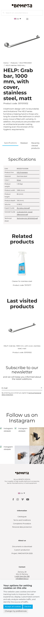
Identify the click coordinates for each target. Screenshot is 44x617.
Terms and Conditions (22, 520)
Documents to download (22, 546)
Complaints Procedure (22, 524)
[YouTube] (27, 499)
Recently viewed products (35, 145)
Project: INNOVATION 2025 (22, 553)
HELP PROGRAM (25, 63)
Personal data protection (22, 527)
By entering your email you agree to (21, 394)
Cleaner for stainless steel (22, 281)
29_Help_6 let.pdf (23, 208)
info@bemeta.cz (22, 579)
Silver (19, 180)
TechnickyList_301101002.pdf (27, 218)
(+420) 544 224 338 (22, 576)
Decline (27, 606)
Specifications (10, 143)
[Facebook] (13, 499)
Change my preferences (16, 611)
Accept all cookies (13, 606)
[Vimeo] (22, 499)
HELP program (22, 172)
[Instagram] (17, 499)
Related (24, 143)
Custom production (22, 550)
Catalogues (22, 517)
